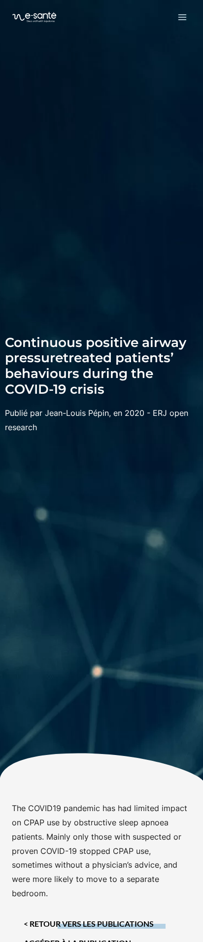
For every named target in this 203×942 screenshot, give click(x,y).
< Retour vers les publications (89, 923)
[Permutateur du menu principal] (182, 17)
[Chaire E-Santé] (34, 17)
